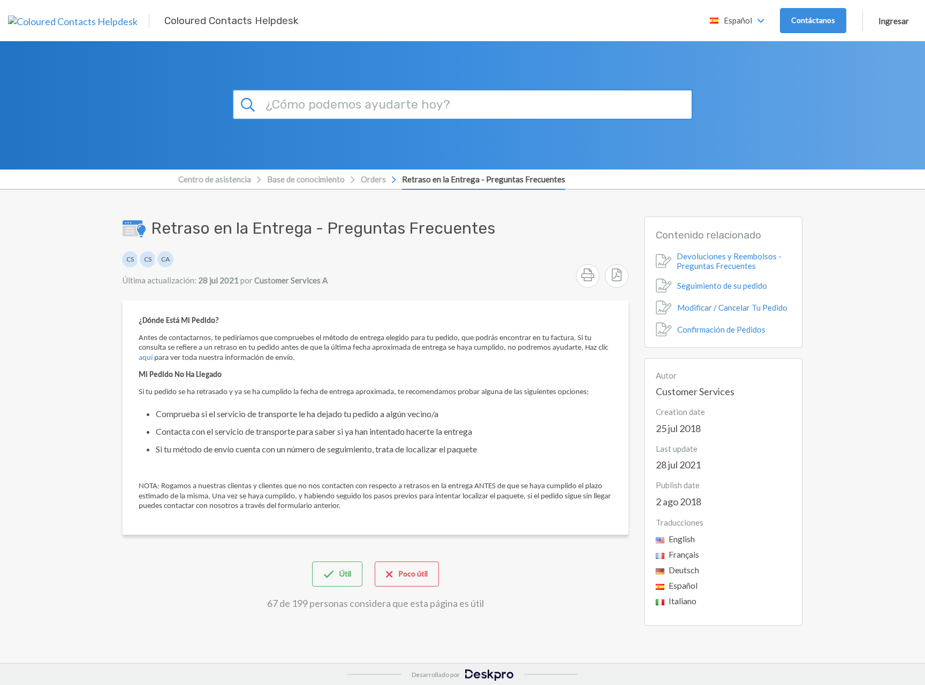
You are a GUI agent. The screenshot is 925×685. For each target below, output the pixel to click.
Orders (373, 179)
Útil (345, 573)
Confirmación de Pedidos (721, 329)
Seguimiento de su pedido (722, 285)
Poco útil (413, 573)
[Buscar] (249, 103)
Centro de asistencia (214, 179)
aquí (146, 358)
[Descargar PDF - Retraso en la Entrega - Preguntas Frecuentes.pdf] (616, 276)
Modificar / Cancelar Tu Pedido (732, 307)
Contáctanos (813, 20)
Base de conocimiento (306, 179)
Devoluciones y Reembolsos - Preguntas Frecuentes (729, 261)
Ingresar (893, 21)
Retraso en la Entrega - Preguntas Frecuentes (483, 179)
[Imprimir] (588, 276)
